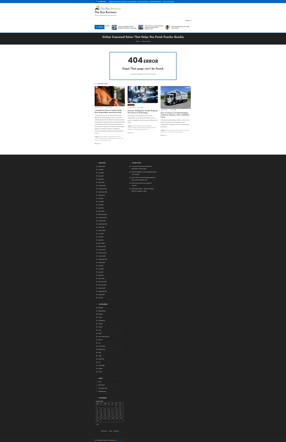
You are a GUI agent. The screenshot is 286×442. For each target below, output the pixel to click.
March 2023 (101, 243)
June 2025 (101, 201)
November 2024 (102, 217)
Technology (131, 105)
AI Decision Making (136, 126)
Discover (97, 143)
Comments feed (102, 388)
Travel (100, 372)
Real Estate (101, 359)
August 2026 (101, 166)
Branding (100, 307)
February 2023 (102, 246)
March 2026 (101, 182)
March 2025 (101, 211)
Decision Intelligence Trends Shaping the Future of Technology (119, 27)
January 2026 (101, 185)
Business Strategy (132, 127)
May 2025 (100, 205)
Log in (99, 382)
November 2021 (102, 285)
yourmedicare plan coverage (118, 1)
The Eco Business (105, 12)
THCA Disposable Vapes (114, 138)
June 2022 (101, 269)
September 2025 (102, 192)
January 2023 (101, 249)
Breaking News (102, 311)
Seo (99, 362)
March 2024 (101, 227)
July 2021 (100, 297)
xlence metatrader (169, 1)
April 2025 (100, 208)
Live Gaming (101, 346)
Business (167, 130)
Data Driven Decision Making (144, 127)
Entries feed (101, 385)
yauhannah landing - (156, 1)
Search (188, 20)
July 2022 (100, 265)
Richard (108, 107)
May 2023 (100, 237)
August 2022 (101, 262)
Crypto (100, 317)
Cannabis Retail (112, 136)
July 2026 (100, 169)
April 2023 (100, 240)
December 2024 (102, 214)
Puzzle (100, 356)
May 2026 (100, 176)
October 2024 (102, 221)
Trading (100, 368)
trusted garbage (179, 132)
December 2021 (102, 281)
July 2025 (100, 198)
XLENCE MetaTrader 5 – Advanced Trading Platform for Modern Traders (142, 190)
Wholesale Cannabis (106, 140)
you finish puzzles (143, 1)
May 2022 (100, 272)
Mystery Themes (120, 440)
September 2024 (102, 224)
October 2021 (101, 288)
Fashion (100, 323)
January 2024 (101, 230)
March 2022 (101, 278)
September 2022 (102, 259)
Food (99, 330)
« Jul (97, 424)
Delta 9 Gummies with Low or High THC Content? (172, 27)
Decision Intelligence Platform (141, 129)
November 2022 (102, 253)
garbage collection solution (176, 130)
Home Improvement (103, 336)
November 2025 (102, 189)
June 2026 (101, 173)
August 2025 (101, 195)
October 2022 (102, 256)
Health (100, 333)
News (99, 352)
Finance (100, 327)
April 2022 (100, 275)
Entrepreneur (101, 320)
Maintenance (101, 349)
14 (113, 412)
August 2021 (101, 294)
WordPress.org (102, 391)
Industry (100, 340)
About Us (116, 431)
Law (99, 343)
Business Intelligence (147, 126)
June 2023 (101, 233)
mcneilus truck (170, 132)
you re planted (132, 1)
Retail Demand (103, 138)
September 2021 (102, 291)
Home (110, 431)
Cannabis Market (103, 136)
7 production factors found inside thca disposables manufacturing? (142, 168)
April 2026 (100, 179)
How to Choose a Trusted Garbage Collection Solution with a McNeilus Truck (146, 27)
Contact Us (104, 431)
